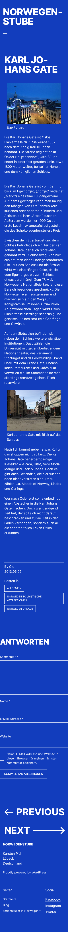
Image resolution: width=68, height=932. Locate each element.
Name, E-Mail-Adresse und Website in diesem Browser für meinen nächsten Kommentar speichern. (32, 758)
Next (17, 830)
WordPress (39, 872)
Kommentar (9, 657)
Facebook (53, 899)
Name (5, 701)
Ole (11, 567)
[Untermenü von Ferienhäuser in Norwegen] (40, 911)
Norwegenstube (32, 16)
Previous (40, 812)
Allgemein (14, 588)
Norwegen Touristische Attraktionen (24, 598)
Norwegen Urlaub (20, 608)
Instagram (53, 906)
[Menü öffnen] (5, 33)
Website (5, 736)
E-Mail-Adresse (11, 719)
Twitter (50, 912)
